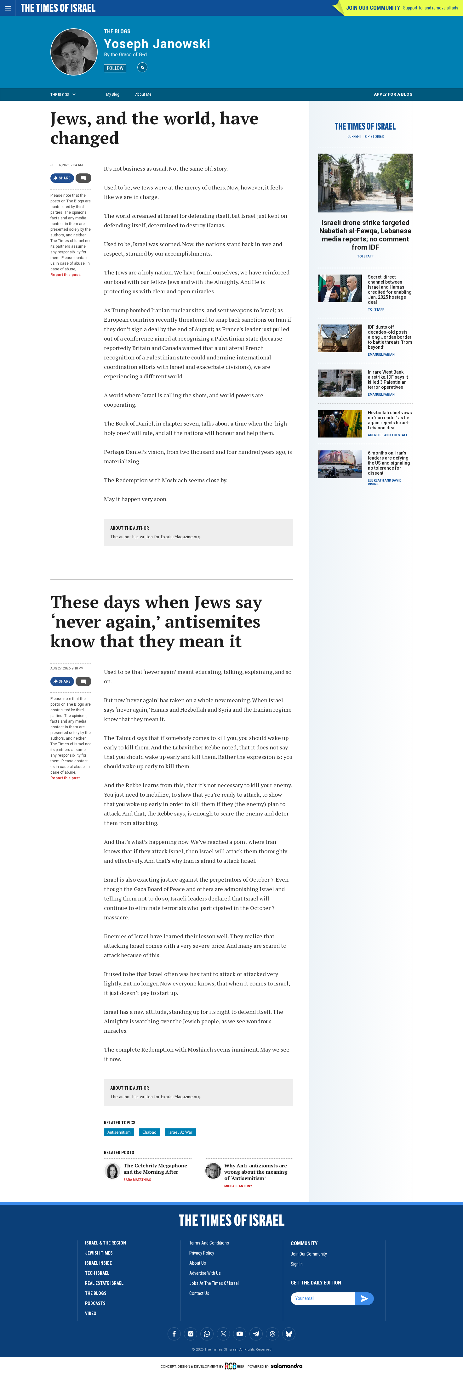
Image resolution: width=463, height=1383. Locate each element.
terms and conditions (209, 1242)
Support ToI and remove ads (430, 7)
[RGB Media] (235, 1366)
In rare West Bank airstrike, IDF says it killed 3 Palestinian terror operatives (388, 380)
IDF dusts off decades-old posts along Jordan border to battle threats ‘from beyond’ (390, 337)
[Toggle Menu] (8, 8)
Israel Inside (98, 1263)
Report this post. (65, 275)
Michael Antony (238, 1186)
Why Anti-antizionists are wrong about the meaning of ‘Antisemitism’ (255, 1172)
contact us (199, 1293)
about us (197, 1263)
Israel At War (180, 1132)
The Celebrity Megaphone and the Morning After (155, 1168)
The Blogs (117, 31)
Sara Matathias (137, 1180)
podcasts (95, 1303)
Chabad (149, 1132)
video (90, 1313)
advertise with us (205, 1273)
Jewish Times (99, 1253)
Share (65, 178)
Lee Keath (376, 480)
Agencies (376, 435)
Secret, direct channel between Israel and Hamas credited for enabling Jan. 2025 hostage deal (390, 289)
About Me (143, 94)
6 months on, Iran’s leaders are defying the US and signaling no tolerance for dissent (389, 463)
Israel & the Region (105, 1242)
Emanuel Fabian (381, 354)
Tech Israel (97, 1273)
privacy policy (201, 1253)
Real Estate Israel (104, 1283)
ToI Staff (365, 256)
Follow (115, 68)
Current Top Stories (365, 136)
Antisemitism (119, 1132)
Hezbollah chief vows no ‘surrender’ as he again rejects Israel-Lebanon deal (390, 420)
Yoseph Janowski (157, 44)
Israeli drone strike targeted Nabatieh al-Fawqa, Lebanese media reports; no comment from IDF (365, 235)
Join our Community (373, 7)
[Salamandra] (286, 1365)
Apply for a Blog (393, 94)
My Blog (112, 94)
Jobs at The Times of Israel (214, 1283)
